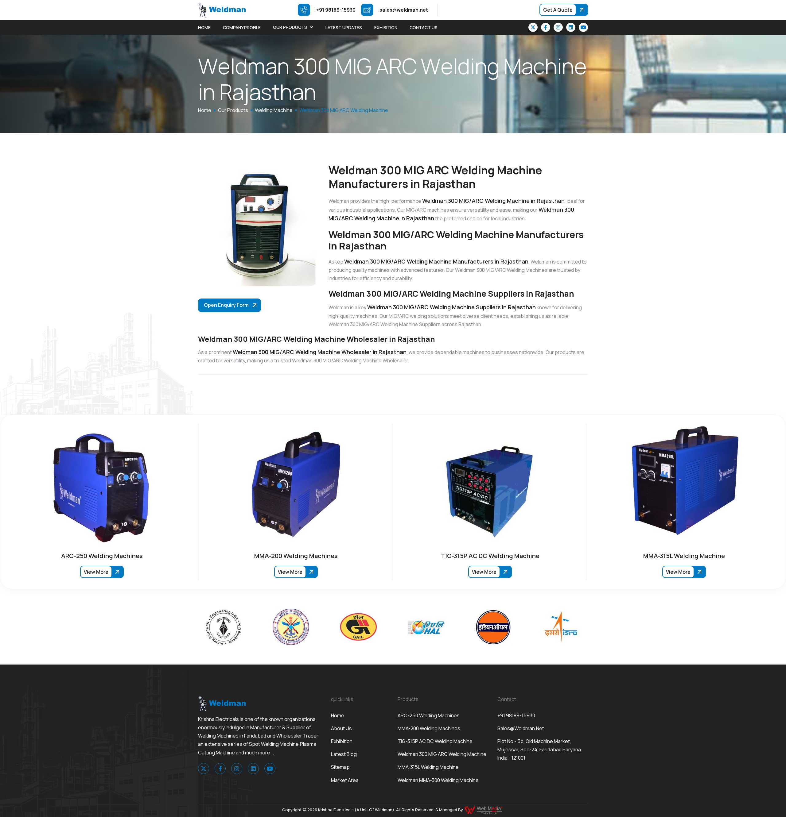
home (204, 110)
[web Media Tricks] (484, 809)
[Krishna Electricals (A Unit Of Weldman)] (222, 9)
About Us (341, 728)
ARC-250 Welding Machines (429, 715)
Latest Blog (344, 754)
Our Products (290, 27)
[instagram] (558, 27)
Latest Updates (343, 27)
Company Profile (242, 27)
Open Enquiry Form (226, 305)
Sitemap (340, 767)
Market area (345, 780)
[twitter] (533, 27)
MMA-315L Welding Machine (428, 767)
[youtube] (583, 27)
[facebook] (545, 27)
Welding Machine (274, 110)
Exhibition (385, 27)
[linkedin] (570, 27)
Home (204, 27)
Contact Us (424, 27)
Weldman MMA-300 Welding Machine (438, 780)
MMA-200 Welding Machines (429, 728)
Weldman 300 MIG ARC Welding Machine (442, 754)
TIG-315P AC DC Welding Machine (435, 741)
